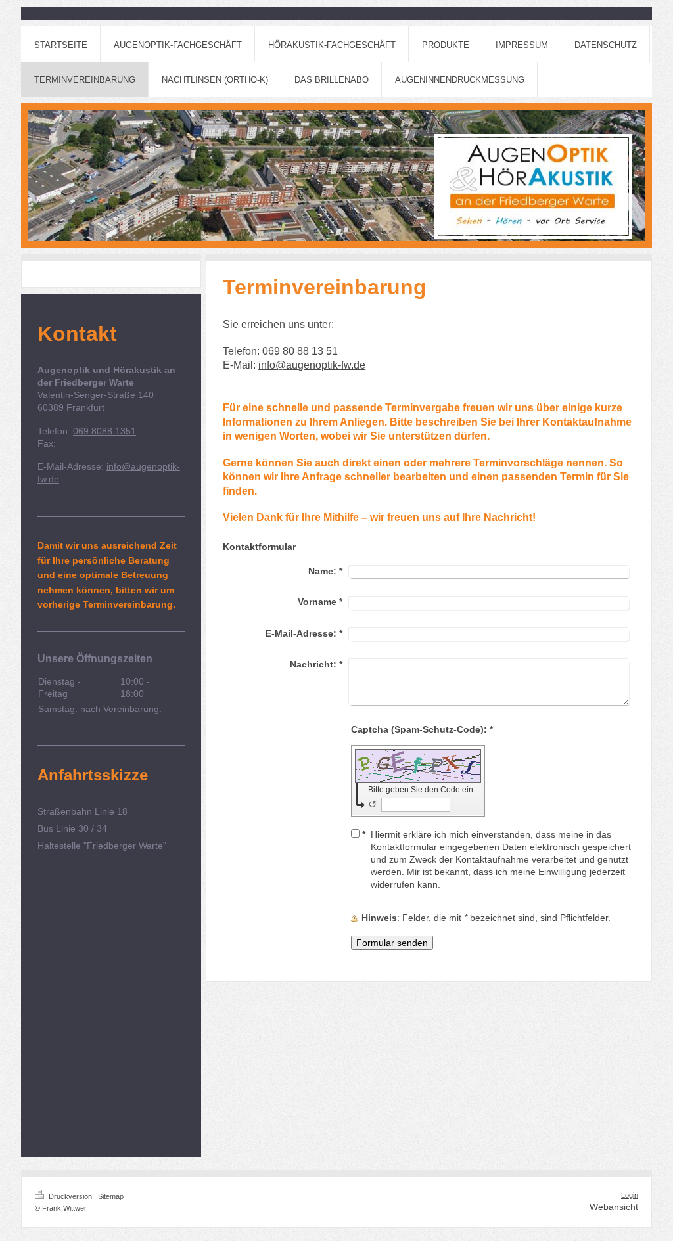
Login (629, 1195)
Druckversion (70, 1196)
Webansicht (614, 1207)
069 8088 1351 (104, 431)
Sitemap (111, 1196)
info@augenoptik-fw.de (311, 365)
